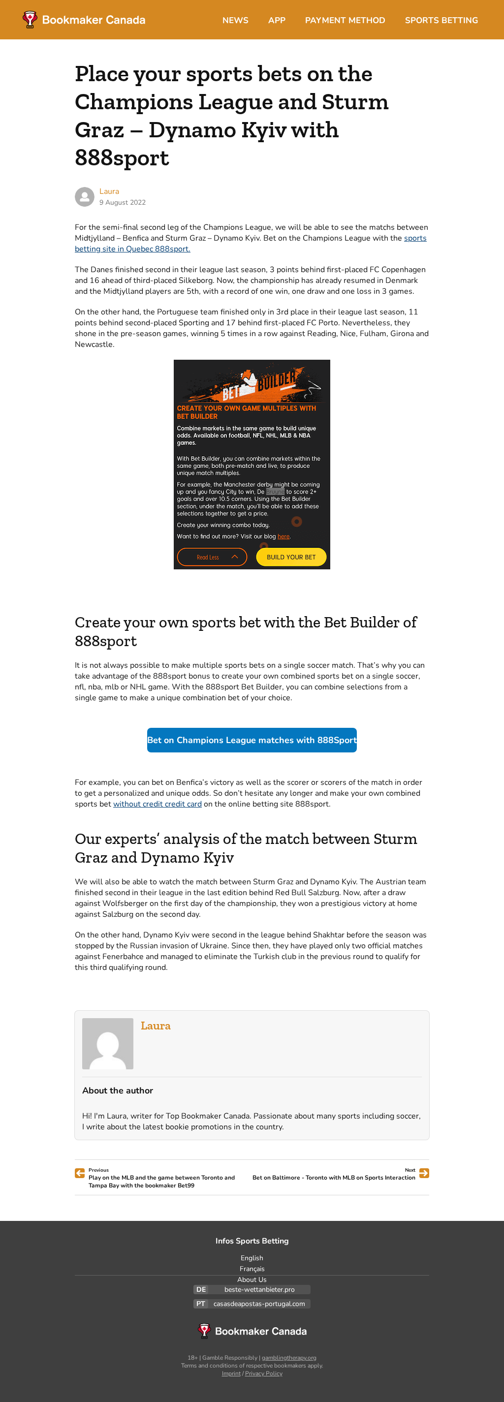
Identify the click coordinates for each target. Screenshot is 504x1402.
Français (252, 1269)
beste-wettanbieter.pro (259, 1289)
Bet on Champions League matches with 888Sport (252, 740)
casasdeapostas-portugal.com (259, 1304)
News (235, 20)
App (276, 20)
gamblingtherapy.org (289, 1358)
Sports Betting (441, 20)
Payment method (345, 20)
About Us (252, 1279)
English (252, 1258)
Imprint (231, 1373)
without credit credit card (157, 804)
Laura (156, 1025)
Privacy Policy (264, 1373)
